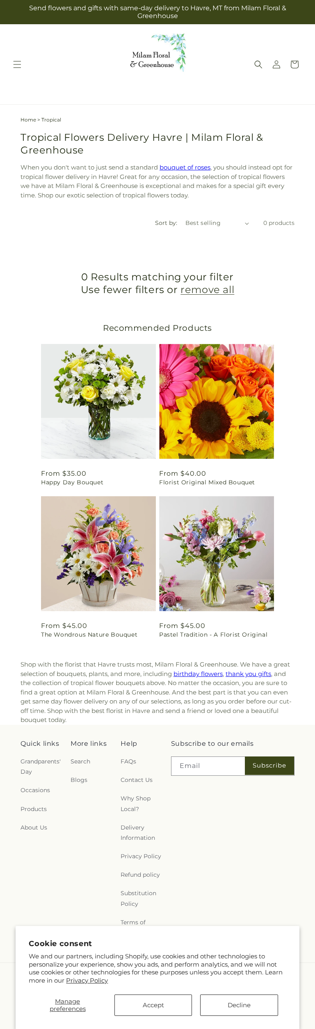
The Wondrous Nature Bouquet (89, 634)
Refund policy (140, 874)
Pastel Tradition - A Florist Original (213, 634)
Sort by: (166, 223)
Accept (153, 1005)
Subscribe (269, 765)
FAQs (128, 761)
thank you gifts (248, 674)
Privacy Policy (87, 980)
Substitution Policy (138, 898)
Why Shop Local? (136, 803)
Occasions (35, 790)
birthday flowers (198, 674)
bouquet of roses (185, 167)
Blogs (79, 780)
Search (80, 761)
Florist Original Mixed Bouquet (207, 482)
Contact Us (137, 780)
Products (34, 809)
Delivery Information (138, 832)
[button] (17, 64)
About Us (34, 827)
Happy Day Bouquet (72, 482)
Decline (239, 1005)
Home (28, 120)
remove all (207, 290)
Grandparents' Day (41, 766)
